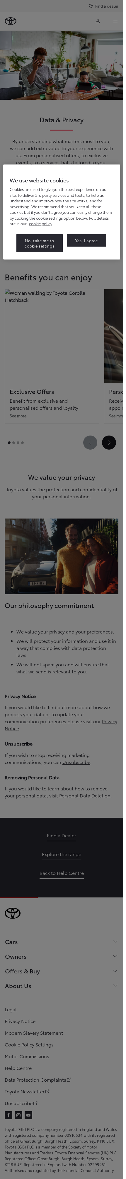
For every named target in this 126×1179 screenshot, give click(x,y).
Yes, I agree (86, 240)
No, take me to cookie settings (39, 243)
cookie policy (40, 223)
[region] (61, 212)
